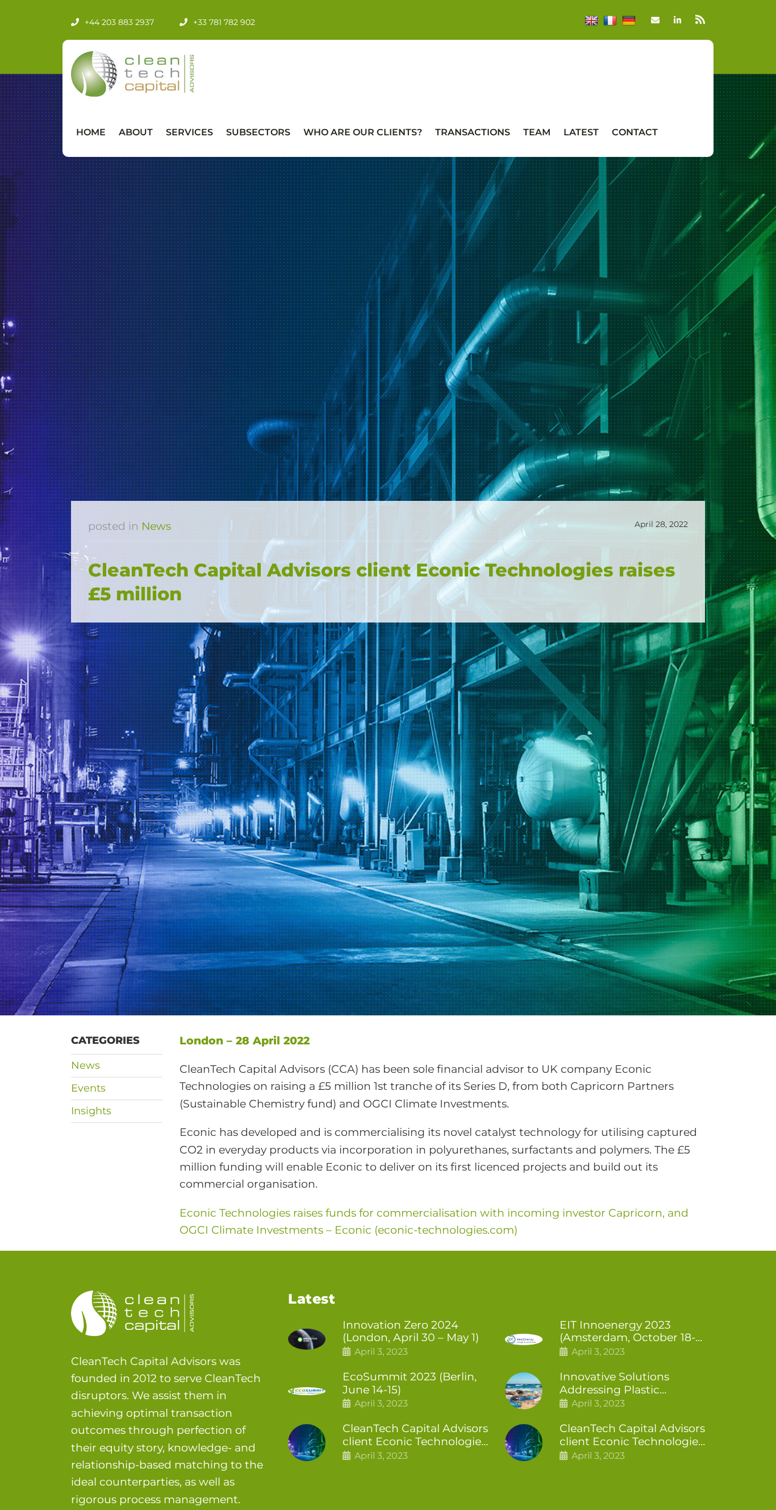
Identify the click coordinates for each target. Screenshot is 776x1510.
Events (88, 1088)
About (136, 132)
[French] (610, 21)
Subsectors (258, 132)
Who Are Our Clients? (362, 132)
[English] (591, 21)
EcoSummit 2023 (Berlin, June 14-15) (410, 1383)
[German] (629, 21)
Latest (581, 132)
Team (536, 132)
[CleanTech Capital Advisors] (156, 73)
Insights (91, 1111)
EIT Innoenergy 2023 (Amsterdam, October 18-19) (627, 1332)
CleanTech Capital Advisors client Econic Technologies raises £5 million (632, 1435)
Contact (635, 132)
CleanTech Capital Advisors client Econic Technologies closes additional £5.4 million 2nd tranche (415, 1435)
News (156, 526)
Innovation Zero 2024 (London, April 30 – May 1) (411, 1332)
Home (91, 132)
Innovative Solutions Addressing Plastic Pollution (614, 1384)
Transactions (472, 132)
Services (189, 132)
